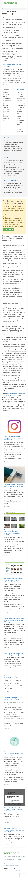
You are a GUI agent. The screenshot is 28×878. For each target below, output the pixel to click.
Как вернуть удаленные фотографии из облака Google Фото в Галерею (14, 753)
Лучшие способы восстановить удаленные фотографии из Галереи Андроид (14, 580)
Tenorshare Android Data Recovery (12, 66)
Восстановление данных (9, 9)
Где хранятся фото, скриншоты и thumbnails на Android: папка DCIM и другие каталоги (14, 620)
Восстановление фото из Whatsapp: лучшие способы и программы (13, 809)
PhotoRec (20, 90)
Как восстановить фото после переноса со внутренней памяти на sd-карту (14, 486)
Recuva (6, 157)
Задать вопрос (8, 230)
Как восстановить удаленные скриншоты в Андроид (13, 676)
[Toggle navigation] (22, 3)
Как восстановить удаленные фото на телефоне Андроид (13, 698)
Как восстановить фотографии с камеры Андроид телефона (14, 654)
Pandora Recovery (11, 180)
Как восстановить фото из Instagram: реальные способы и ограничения (14, 438)
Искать (23, 875)
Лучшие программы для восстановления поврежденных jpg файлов (14, 830)
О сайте (16, 865)
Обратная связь (7, 863)
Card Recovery (9, 138)
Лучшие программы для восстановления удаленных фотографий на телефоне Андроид (13, 532)
